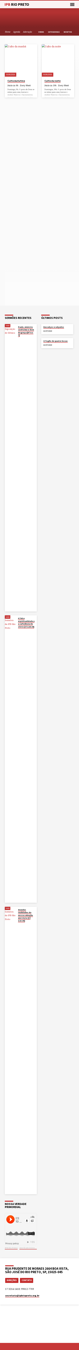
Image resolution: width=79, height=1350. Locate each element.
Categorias (54, 32)
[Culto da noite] (58, 60)
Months (68, 32)
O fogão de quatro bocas (55, 341)
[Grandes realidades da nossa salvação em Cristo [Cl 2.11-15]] (10, 1050)
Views (41, 32)
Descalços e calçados (53, 327)
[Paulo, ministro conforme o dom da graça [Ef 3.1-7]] (10, 467)
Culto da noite (52, 80)
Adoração (27, 31)
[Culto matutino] (21, 60)
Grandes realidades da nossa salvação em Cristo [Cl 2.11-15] (25, 915)
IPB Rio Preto (11, 1248)
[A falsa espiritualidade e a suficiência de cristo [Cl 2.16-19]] (10, 759)
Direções (12, 1280)
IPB (16, 4)
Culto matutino (16, 80)
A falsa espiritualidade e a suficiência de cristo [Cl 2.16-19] (26, 622)
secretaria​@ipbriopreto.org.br (22, 1295)
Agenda (16, 31)
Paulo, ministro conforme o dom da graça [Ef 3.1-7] (26, 331)
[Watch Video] (19, 339)
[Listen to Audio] (21, 339)
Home (7, 31)
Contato (27, 1280)
